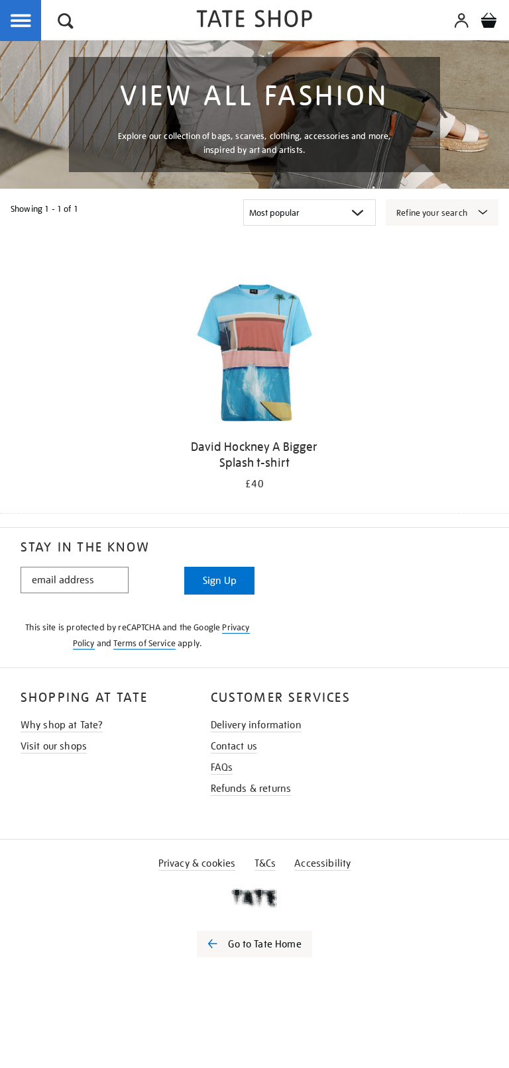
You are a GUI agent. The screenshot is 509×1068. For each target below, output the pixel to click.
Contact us (234, 746)
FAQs (222, 767)
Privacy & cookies (197, 863)
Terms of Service (144, 643)
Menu (21, 21)
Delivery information (256, 725)
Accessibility (322, 863)
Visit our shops (54, 746)
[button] (65, 22)
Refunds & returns (251, 788)
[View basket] (488, 22)
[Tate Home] (254, 898)
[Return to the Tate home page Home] (254, 21)
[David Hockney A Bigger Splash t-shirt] (254, 355)
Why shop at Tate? (62, 725)
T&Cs (265, 863)
